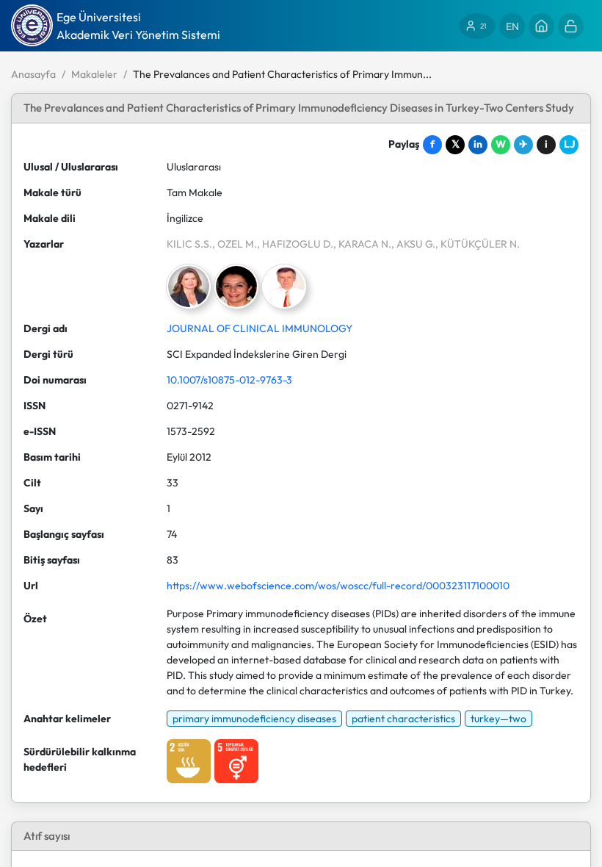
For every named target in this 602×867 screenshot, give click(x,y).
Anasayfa (33, 74)
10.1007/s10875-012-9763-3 (229, 379)
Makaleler (94, 74)
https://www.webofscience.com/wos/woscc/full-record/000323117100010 (338, 585)
